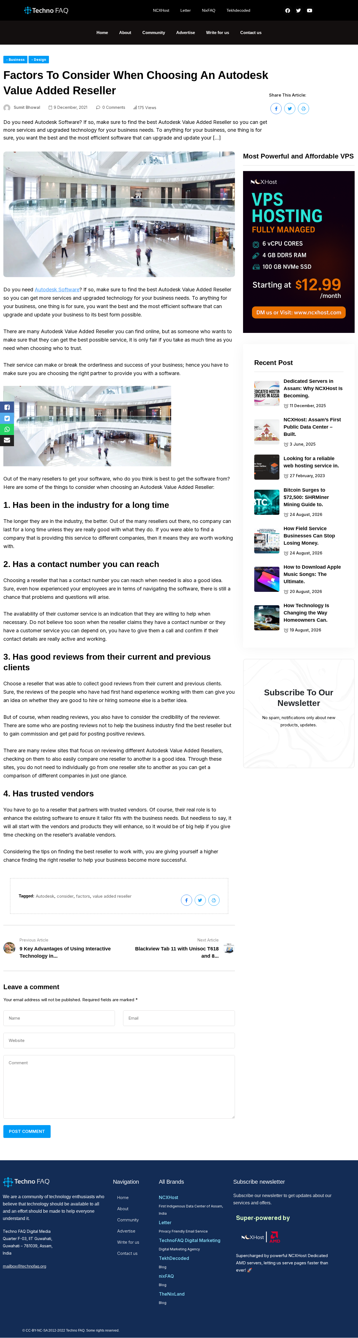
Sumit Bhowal (27, 107)
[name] (276, 108)
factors (83, 896)
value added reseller (112, 896)
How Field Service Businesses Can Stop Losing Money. (309, 536)
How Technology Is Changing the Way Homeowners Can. (306, 613)
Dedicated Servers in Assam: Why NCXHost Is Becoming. (313, 388)
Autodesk (45, 896)
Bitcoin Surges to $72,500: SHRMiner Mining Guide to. (306, 497)
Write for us (217, 32)
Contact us (251, 32)
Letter (185, 10)
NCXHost (161, 10)
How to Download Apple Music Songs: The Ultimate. (312, 574)
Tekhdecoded (238, 10)
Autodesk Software (57, 289)
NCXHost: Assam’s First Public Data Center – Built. (312, 427)
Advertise (185, 32)
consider (65, 896)
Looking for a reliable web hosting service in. (311, 462)
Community (153, 32)
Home (102, 32)
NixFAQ (208, 10)
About (125, 32)
